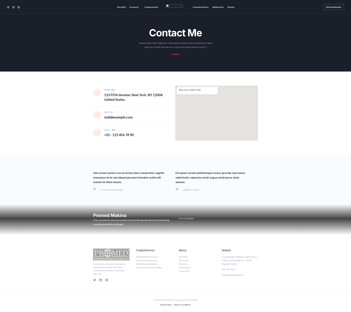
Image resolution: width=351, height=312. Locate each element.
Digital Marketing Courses (147, 257)
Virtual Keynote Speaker (146, 264)
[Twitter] (8, 7)
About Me (183, 257)
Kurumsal (134, 7)
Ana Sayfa (121, 7)
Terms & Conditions (182, 305)
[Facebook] (13, 7)
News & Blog (184, 267)
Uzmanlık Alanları (201, 7)
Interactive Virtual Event (146, 260)
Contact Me (184, 271)
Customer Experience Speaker (149, 267)
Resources (183, 264)
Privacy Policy (166, 305)
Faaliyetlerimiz (151, 7)
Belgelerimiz (218, 7)
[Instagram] (18, 7)
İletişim (231, 7)
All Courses (184, 260)
